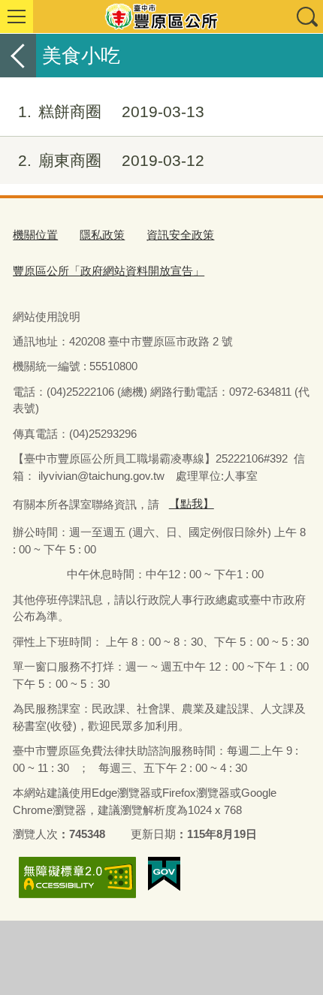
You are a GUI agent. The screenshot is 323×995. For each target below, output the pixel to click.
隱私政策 (102, 234)
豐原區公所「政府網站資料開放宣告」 (108, 270)
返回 (18, 55)
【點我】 (191, 503)
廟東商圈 (111, 160)
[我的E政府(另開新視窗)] (164, 874)
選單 (16, 16)
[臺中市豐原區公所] (161, 16)
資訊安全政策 (180, 234)
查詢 (306, 16)
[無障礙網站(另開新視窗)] (77, 877)
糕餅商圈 (111, 111)
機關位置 (35, 234)
